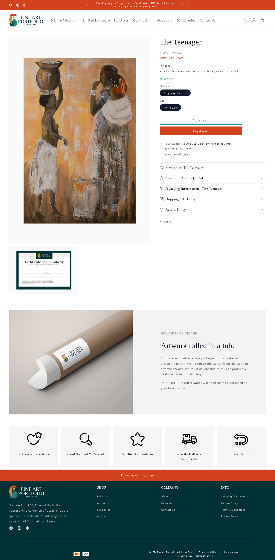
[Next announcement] (187, 5)
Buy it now (200, 131)
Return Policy (229, 503)
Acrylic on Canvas (175, 93)
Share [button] (167, 222)
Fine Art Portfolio (166, 551)
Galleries (166, 503)
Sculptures (103, 509)
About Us (167, 496)
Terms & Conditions (233, 509)
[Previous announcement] (87, 5)
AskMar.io (215, 551)
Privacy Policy (229, 516)
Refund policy (231, 551)
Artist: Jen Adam (172, 58)
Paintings (103, 496)
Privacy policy (185, 555)
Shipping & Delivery (233, 496)
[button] (64, 20)
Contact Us (168, 509)
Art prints (103, 503)
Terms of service (204, 555)
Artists (101, 516)
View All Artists (171, 52)
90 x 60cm (170, 107)
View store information (178, 154)
